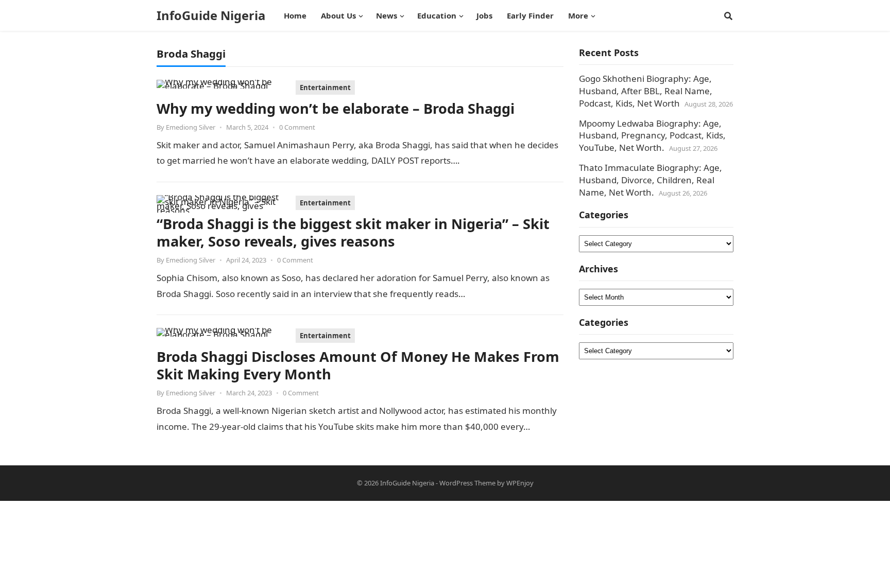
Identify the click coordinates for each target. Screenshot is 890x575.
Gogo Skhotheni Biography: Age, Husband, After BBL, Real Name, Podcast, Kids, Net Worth (645, 91)
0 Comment (297, 127)
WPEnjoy (520, 482)
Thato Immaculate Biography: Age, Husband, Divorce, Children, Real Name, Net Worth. (650, 180)
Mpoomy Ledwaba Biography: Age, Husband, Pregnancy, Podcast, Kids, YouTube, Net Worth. (652, 135)
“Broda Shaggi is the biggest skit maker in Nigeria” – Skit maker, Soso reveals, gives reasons (353, 232)
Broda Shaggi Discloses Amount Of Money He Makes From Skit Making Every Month (358, 365)
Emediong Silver (190, 127)
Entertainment (325, 87)
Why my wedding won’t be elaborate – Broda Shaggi (336, 108)
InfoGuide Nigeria (211, 15)
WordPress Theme (467, 482)
